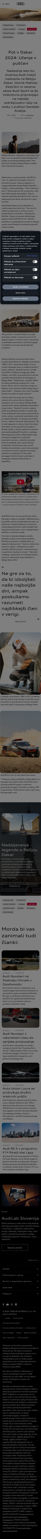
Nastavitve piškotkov (20, 298)
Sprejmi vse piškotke (20, 287)
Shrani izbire (20, 293)
